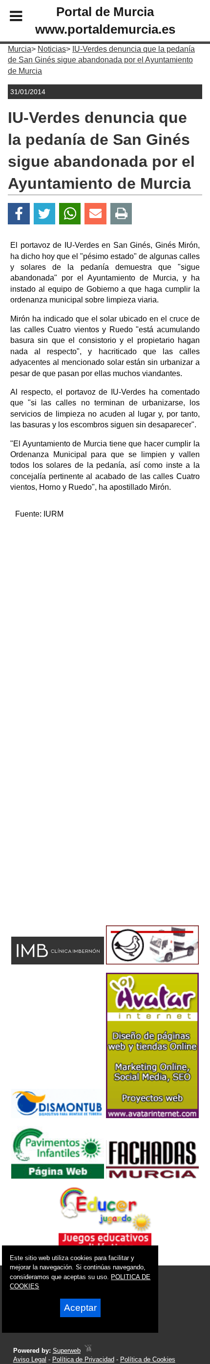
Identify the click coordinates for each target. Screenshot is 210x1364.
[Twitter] (44, 214)
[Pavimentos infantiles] (57, 1176)
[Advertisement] (105, 632)
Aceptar (80, 1308)
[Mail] (95, 214)
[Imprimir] (121, 214)
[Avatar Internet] (152, 1115)
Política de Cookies (147, 1359)
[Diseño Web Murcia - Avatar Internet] (87, 1350)
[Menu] (8, 17)
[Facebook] (19, 214)
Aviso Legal (29, 1359)
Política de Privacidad (83, 1359)
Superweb (67, 1350)
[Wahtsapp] (70, 214)
